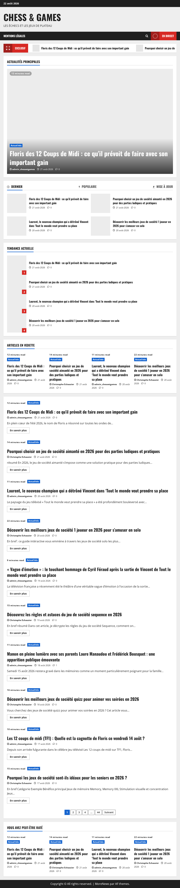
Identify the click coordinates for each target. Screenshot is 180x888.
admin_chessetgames (23, 169)
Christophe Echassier (63, 384)
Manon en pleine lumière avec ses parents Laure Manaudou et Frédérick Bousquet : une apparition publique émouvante (81, 657)
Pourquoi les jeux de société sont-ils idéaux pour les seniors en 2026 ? (67, 777)
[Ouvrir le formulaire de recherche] (147, 36)
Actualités (16, 145)
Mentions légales (14, 36)
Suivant (109, 812)
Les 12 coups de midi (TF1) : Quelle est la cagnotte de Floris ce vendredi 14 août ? (76, 738)
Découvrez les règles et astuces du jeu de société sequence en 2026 (64, 614)
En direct (168, 36)
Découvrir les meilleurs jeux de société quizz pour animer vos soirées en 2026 (73, 699)
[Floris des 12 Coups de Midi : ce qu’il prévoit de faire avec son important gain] (90, 121)
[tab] (14, 187)
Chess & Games (32, 17)
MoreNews (102, 884)
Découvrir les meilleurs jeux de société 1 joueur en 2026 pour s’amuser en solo (100, 226)
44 (98, 812)
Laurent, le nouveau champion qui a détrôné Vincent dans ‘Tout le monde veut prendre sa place (16, 226)
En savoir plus (20, 431)
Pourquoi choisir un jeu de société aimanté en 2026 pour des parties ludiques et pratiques (100, 203)
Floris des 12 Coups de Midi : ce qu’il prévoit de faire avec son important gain (85, 48)
